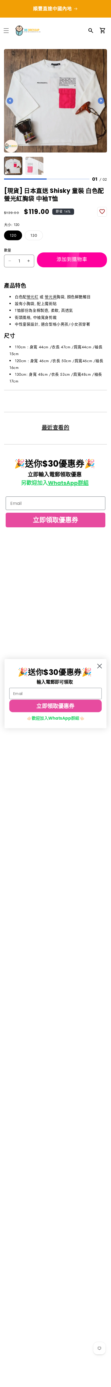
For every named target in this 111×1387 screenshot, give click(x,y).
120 (13, 235)
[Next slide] (101, 101)
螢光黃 (51, 297)
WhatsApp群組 (68, 483)
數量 (7, 250)
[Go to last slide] (10, 101)
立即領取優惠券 (55, 519)
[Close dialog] (100, 666)
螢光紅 (33, 297)
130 (33, 235)
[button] (6, 31)
